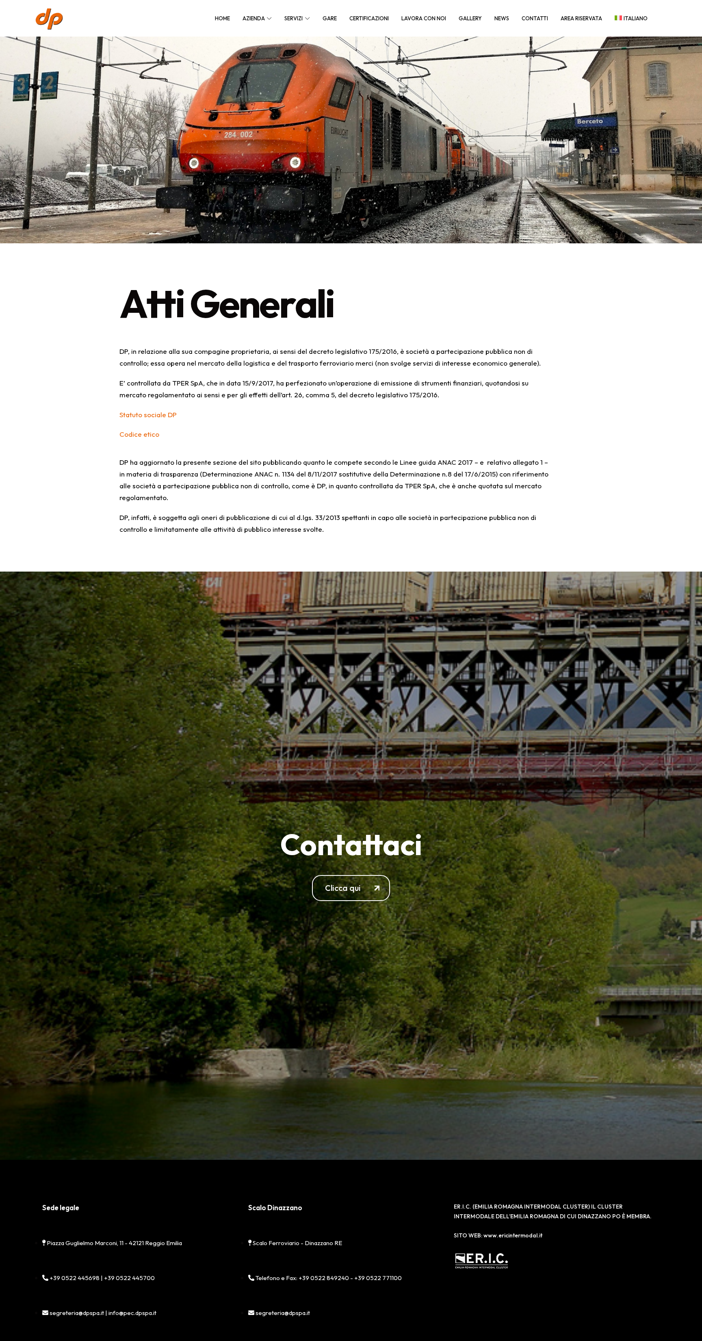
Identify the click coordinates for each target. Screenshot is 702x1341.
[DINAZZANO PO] (49, 18)
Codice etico (139, 434)
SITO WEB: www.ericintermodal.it (498, 1235)
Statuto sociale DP (148, 414)
